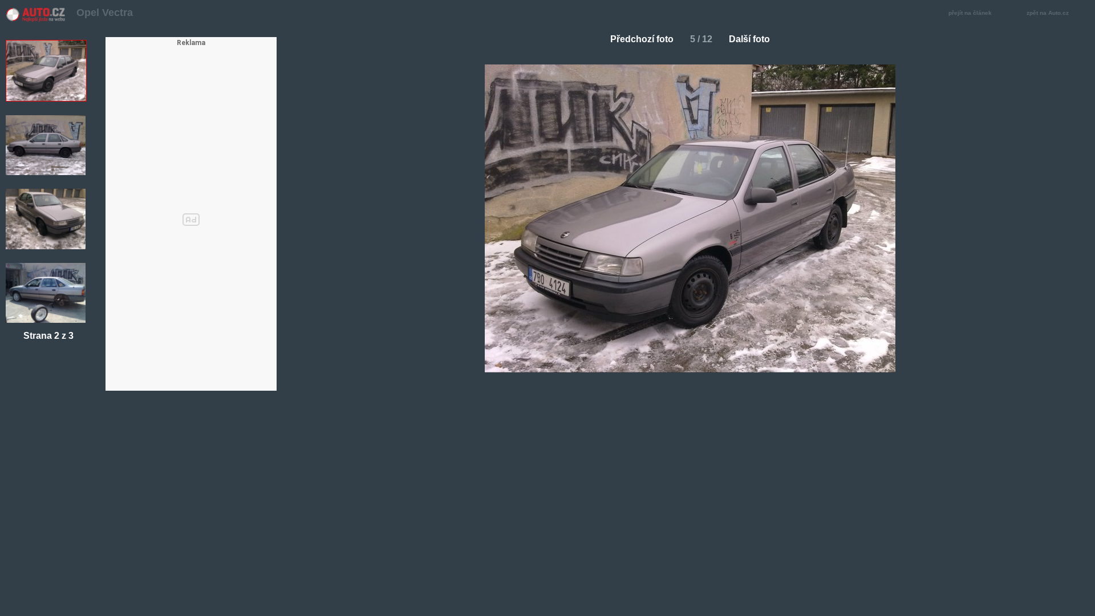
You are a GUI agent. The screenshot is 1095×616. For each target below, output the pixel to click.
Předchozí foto (642, 39)
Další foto (749, 39)
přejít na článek (970, 13)
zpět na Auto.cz (1048, 13)
